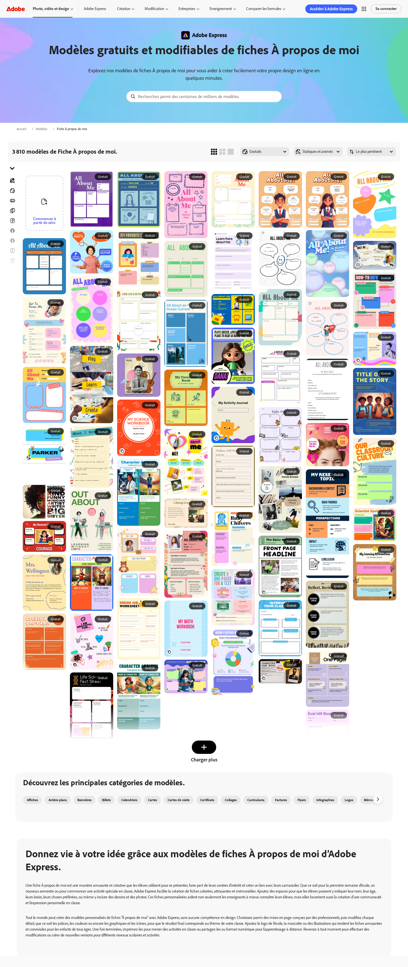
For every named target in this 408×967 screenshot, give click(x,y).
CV (12, 320)
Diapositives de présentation (12, 310)
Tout (12, 190)
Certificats (207, 800)
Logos (12, 290)
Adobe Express (95, 8)
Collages (231, 800)
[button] (363, 8)
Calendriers (129, 800)
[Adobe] (15, 9)
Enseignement (221, 8)
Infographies (325, 800)
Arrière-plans (58, 800)
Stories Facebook (12, 240)
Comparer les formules (263, 8)
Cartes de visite (179, 800)
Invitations (12, 280)
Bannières (12, 200)
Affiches (12, 300)
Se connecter (386, 8)
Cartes (12, 220)
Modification (154, 8)
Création (123, 8)
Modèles (41, 129)
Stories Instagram (12, 270)
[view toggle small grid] (214, 152)
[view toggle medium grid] (222, 152)
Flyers (12, 250)
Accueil (21, 129)
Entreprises (186, 8)
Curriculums (256, 800)
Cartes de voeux (12, 260)
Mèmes (369, 800)
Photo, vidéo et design (51, 8)
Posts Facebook (12, 230)
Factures (281, 800)
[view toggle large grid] (231, 152)
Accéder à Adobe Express (331, 8)
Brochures (12, 210)
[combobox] (204, 96)
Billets (106, 800)
